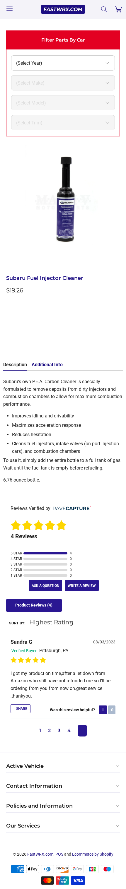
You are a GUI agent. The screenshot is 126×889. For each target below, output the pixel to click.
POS (59, 854)
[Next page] (82, 730)
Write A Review (82, 586)
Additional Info (47, 364)
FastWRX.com (40, 854)
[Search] (104, 9)
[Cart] (118, 9)
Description (15, 364)
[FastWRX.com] (63, 9)
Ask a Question (45, 586)
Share (21, 709)
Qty (9, 303)
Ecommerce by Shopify (92, 854)
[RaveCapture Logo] (70, 508)
